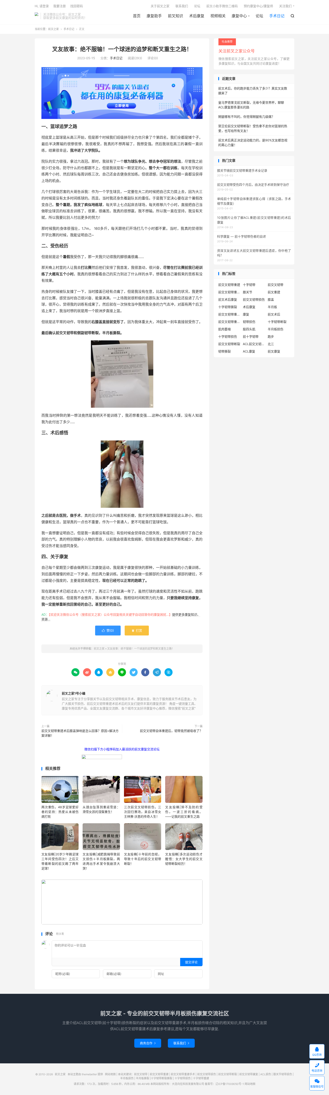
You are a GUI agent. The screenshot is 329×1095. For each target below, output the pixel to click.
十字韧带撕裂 (227, 307)
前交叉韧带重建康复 (229, 314)
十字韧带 (249, 285)
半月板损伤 (275, 329)
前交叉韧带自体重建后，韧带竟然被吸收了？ (171, 731)
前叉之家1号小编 (73, 693)
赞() (108, 630)
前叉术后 (274, 314)
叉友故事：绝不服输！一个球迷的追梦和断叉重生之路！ (122, 49)
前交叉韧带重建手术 (183, 1074)
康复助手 (154, 16)
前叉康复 (274, 351)
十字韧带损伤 (227, 336)
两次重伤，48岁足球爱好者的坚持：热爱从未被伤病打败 (60, 811)
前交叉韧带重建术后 (229, 322)
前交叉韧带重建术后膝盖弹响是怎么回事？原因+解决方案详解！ (80, 733)
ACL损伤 (265, 1074)
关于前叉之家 (160, 6)
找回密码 (76, 6)
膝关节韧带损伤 (282, 1074)
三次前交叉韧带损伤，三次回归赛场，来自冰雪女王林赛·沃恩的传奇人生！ (142, 811)
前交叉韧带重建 (229, 285)
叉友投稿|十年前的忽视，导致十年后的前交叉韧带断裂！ (142, 858)
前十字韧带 (250, 336)
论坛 (259, 16)
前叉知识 (175, 16)
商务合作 (148, 1043)
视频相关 (218, 16)
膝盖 (271, 299)
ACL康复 (249, 351)
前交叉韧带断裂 (229, 344)
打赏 (136, 630)
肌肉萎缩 (224, 329)
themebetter (89, 1074)
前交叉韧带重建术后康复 (229, 292)
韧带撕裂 (224, 351)
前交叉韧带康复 (248, 1074)
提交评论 (191, 962)
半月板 (272, 307)
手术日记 (276, 16)
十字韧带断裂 (277, 322)
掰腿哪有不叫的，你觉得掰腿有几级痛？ (246, 116)
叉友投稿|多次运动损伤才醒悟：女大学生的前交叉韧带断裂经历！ (183, 858)
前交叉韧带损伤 (254, 299)
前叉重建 (274, 292)
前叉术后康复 (227, 299)
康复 (246, 314)
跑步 (271, 336)
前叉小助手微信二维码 (222, 6)
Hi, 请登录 (42, 6)
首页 (137, 16)
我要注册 (59, 6)
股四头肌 (249, 329)
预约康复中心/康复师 (258, 6)
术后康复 (196, 16)
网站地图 (110, 1074)
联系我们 (181, 6)
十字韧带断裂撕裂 (161, 1078)
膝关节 (247, 292)
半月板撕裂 (142, 1078)
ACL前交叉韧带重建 (254, 344)
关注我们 (285, 6)
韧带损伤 (249, 322)
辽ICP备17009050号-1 (230, 1084)
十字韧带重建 (201, 1078)
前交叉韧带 (275, 285)
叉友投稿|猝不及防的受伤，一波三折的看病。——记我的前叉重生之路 (183, 811)
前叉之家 (36, 16)
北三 (271, 344)
